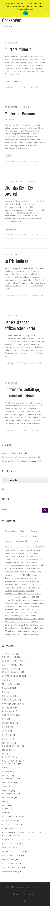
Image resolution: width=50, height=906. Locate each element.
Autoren (23, 531)
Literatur (8, 743)
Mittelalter (9, 684)
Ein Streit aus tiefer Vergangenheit (16, 457)
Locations (24, 536)
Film (4, 767)
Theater (7, 786)
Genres (35, 536)
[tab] (10, 531)
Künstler (34, 531)
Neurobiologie (11, 855)
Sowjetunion (10, 700)
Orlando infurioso (9, 453)
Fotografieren (11, 816)
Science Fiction (11, 746)
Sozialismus (9, 863)
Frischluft (8, 820)
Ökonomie (8, 859)
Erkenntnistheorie (13, 839)
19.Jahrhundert (11, 672)
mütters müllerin (18, 49)
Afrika (6, 808)
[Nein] (46, 8)
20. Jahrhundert (11, 676)
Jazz (4, 731)
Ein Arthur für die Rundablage (14, 461)
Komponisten (10, 531)
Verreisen (8, 828)
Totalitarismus (11, 704)
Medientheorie (11, 847)
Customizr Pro (31, 894)
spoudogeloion (12, 867)
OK (25, 13)
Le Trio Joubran (16, 261)
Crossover (8, 715)
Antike (6, 680)
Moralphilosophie (13, 851)
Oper (5, 754)
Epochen (8, 541)
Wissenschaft (22, 541)
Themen (35, 541)
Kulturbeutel (10, 760)
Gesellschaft (10, 843)
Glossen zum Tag (12, 661)
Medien (6, 790)
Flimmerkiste (10, 793)
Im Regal (7, 708)
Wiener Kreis (9, 871)
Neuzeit (6, 688)
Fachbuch (8, 723)
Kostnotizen (10, 824)
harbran (11, 87)
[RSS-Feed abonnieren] (3, 489)
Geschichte (9, 669)
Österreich (9, 696)
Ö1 (3, 801)
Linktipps (7, 797)
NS (3, 692)
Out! (5, 805)
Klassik (6, 735)
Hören (6, 727)
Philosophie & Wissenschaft (19, 832)
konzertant (9, 778)
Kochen (6, 739)
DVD (4, 719)
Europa (6, 812)
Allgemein (8, 654)
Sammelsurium (10, 665)
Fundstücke (9, 657)
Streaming (8, 756)
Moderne (7, 750)
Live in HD (7, 782)
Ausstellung (9, 763)
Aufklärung (9, 835)
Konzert (7, 771)
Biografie (8, 710)
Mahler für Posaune (20, 113)
